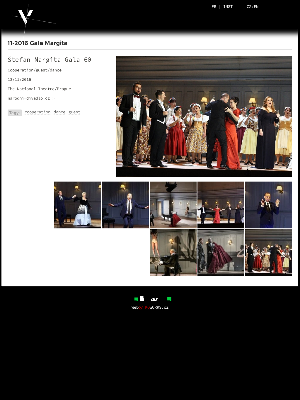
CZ (249, 6)
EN (256, 6)
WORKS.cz (156, 307)
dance (59, 111)
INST (228, 6)
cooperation (37, 111)
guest (74, 111)
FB (214, 6)
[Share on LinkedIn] (155, 296)
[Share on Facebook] (133, 296)
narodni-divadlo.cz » (31, 98)
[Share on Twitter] (144, 296)
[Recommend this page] (166, 296)
